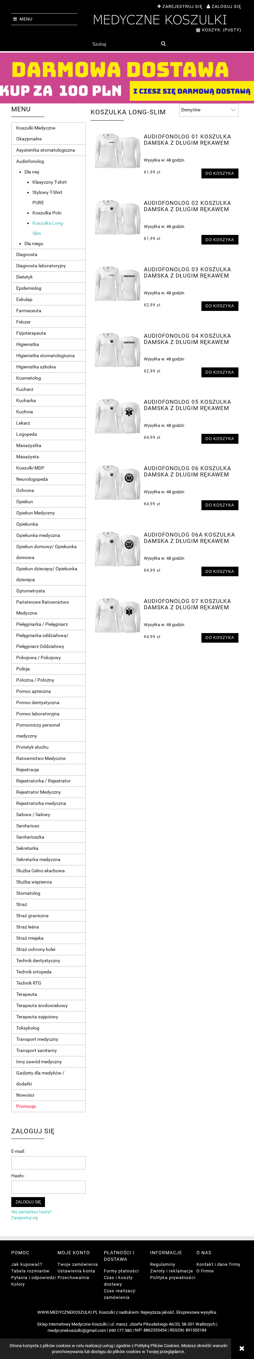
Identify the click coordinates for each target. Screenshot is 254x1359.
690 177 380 (120, 1330)
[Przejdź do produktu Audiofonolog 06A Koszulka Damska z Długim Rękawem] (118, 549)
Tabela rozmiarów (30, 1270)
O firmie (205, 1270)
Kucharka (26, 400)
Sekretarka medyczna (38, 859)
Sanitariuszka (30, 837)
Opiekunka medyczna (38, 535)
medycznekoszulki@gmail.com (77, 1330)
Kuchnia (24, 411)
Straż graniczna (32, 915)
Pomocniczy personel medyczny (38, 730)
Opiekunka (27, 524)
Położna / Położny (35, 680)
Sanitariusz (27, 825)
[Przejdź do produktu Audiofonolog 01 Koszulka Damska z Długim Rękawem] (118, 150)
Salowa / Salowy (33, 814)
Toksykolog (27, 1028)
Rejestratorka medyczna (41, 803)
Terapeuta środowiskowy (42, 1005)
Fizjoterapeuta (31, 333)
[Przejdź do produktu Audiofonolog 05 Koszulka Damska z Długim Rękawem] (118, 416)
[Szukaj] (163, 44)
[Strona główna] (160, 18)
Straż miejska (30, 938)
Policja (23, 668)
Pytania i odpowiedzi (33, 1277)
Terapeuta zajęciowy (37, 1016)
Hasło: (17, 1175)
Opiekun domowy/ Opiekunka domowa (46, 552)
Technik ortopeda (34, 971)
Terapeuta (26, 994)
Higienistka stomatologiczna (45, 355)
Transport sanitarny (36, 1050)
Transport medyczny (37, 1039)
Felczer (23, 321)
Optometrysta (30, 590)
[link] (127, 78)
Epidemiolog (28, 288)
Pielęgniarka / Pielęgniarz (42, 624)
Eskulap (24, 299)
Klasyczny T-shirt (49, 182)
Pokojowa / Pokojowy (38, 657)
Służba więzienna (34, 882)
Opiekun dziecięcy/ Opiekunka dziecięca (46, 574)
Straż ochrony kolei (35, 949)
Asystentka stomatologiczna (45, 150)
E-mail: (18, 1151)
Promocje (26, 1106)
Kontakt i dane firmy (218, 1264)
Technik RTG (28, 983)
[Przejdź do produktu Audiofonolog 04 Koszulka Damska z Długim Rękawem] (118, 350)
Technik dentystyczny (38, 960)
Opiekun (24, 501)
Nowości (25, 1095)
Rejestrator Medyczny (38, 792)
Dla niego (33, 243)
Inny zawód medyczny (39, 1061)
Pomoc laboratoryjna (38, 713)
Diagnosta (26, 254)
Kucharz (24, 389)
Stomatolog (28, 893)
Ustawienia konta (76, 1270)
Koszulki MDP (30, 468)
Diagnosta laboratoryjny (41, 265)
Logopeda (26, 434)
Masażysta (27, 456)
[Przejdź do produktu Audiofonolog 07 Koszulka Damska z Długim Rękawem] (118, 615)
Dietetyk (24, 277)
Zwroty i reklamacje (171, 1270)
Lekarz (23, 423)
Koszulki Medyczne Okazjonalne (35, 133)
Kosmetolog (28, 378)
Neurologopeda (32, 479)
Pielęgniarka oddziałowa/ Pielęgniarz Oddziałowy (42, 641)
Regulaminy (162, 1264)
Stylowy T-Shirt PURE (47, 197)
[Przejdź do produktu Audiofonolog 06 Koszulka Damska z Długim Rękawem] (118, 482)
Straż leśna (27, 926)
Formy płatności (121, 1270)
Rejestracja (27, 769)
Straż (21, 904)
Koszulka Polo (47, 212)
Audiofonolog (30, 161)
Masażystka (28, 445)
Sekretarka (27, 848)
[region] (127, 78)
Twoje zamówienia (78, 1264)
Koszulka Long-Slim (48, 228)
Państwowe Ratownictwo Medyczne (42, 607)
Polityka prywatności (172, 1277)
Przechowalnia (73, 1277)
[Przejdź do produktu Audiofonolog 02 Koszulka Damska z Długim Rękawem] (118, 217)
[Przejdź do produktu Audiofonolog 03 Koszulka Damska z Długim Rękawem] (118, 283)
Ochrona (25, 490)
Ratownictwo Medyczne (40, 758)
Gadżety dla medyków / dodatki (40, 1078)
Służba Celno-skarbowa (40, 870)
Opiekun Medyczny (35, 512)
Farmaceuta (28, 310)
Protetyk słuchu (32, 747)
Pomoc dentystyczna (38, 702)
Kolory (18, 1284)
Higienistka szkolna (36, 366)
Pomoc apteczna (33, 691)
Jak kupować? (26, 1264)
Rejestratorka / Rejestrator (43, 780)
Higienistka (27, 344)
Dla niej (31, 171)
